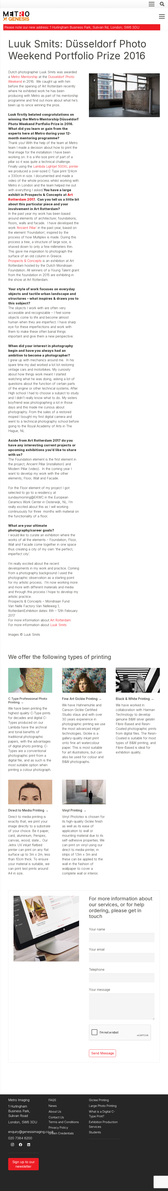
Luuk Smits (58, 625)
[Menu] (161, 16)
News (53, 1106)
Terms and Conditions (64, 1122)
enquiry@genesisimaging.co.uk (31, 1132)
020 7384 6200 (20, 1138)
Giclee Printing (99, 1100)
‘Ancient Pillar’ (26, 228)
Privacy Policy (58, 1127)
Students (95, 1132)
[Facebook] (20, 1145)
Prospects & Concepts (25, 261)
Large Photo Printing (103, 1106)
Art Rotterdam (60, 620)
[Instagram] (12, 1145)
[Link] (16, 16)
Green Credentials (61, 1133)
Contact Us (56, 1117)
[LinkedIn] (29, 1145)
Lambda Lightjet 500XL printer (55, 166)
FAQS (52, 1100)
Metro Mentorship (24, 77)
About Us (55, 1111)
